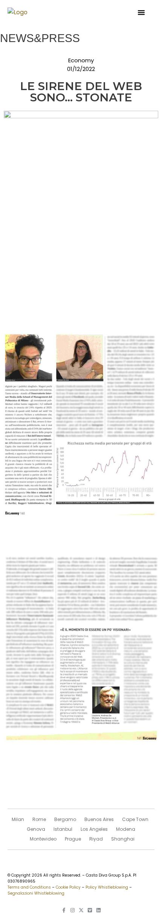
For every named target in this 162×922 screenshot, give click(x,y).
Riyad (96, 839)
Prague (73, 839)
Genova (36, 829)
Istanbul (62, 829)
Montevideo (43, 839)
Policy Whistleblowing (107, 887)
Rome (39, 819)
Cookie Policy (68, 887)
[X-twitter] (81, 910)
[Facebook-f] (63, 910)
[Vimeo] (89, 910)
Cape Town (135, 819)
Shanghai (122, 839)
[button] (141, 12)
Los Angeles (94, 829)
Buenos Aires (99, 819)
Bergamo (65, 819)
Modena (125, 829)
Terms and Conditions (29, 887)
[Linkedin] (98, 910)
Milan (18, 819)
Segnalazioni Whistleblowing (36, 893)
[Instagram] (72, 910)
